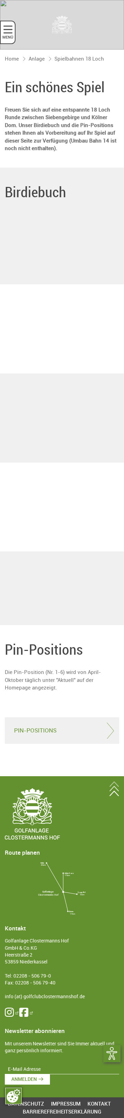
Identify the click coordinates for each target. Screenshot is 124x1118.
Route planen (22, 852)
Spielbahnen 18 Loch (79, 58)
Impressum (66, 1103)
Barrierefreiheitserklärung (62, 1111)
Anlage (37, 58)
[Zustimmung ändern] (13, 1096)
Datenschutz (26, 1103)
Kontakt (99, 1103)
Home (12, 58)
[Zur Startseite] (62, 24)
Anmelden (24, 1079)
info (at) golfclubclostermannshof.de (45, 996)
